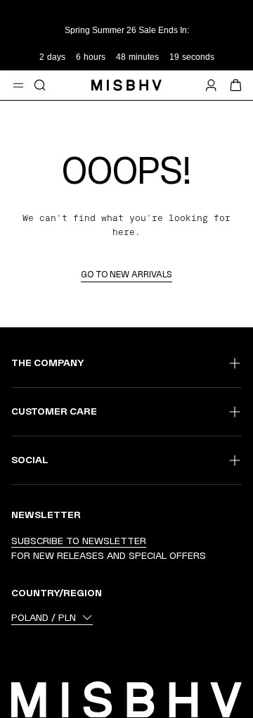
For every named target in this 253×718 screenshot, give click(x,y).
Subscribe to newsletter (78, 540)
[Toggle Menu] (18, 85)
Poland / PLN (43, 617)
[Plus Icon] (235, 363)
